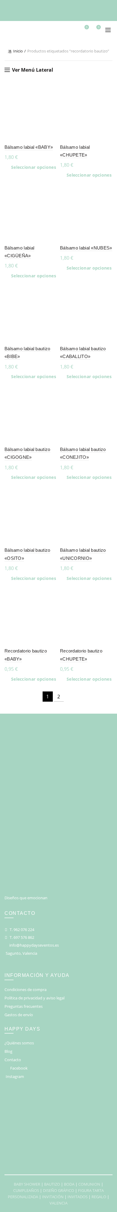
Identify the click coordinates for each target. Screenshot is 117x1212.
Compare (51, 102)
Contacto (12, 1059)
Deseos (87, 27)
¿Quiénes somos (19, 1043)
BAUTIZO (52, 1184)
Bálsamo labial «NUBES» (86, 247)
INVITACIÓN (53, 1196)
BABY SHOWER (27, 1184)
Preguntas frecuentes (23, 1006)
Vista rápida (51, 113)
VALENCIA (59, 1203)
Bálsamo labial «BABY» (28, 147)
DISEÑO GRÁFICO (58, 1190)
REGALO (99, 1196)
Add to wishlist (51, 92)
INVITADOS (78, 1196)
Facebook (19, 1068)
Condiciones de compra (25, 989)
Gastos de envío (18, 1014)
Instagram (15, 1076)
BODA (69, 1184)
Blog (8, 1051)
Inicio (18, 51)
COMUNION (89, 1184)
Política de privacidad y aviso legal (34, 998)
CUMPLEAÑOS (26, 1190)
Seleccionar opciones (33, 167)
